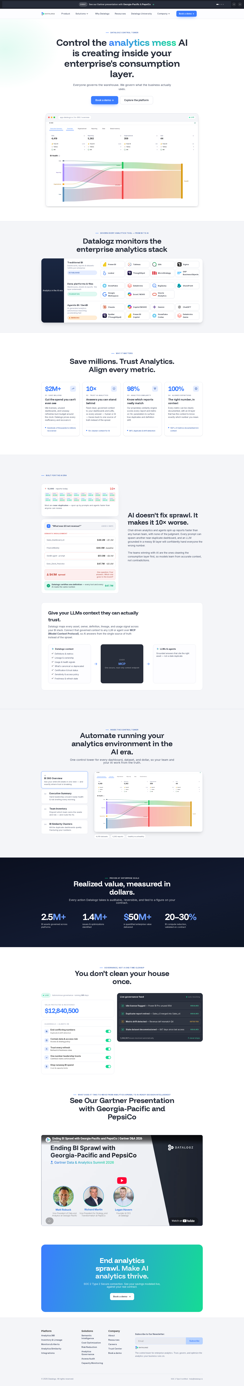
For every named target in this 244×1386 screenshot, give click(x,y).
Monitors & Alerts (50, 1344)
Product (65, 13)
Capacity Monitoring (92, 1363)
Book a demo (120, 1296)
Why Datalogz (102, 13)
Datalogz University (141, 13)
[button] (83, 13)
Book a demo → (186, 13)
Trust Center (115, 1348)
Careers (112, 1344)
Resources (120, 13)
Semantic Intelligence (87, 1337)
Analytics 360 (48, 1335)
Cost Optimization (91, 1342)
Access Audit (88, 1358)
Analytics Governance (87, 1353)
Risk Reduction (89, 1347)
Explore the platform (136, 100)
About (111, 1335)
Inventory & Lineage (51, 1340)
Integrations (48, 1353)
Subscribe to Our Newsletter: (150, 1334)
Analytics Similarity (51, 1348)
